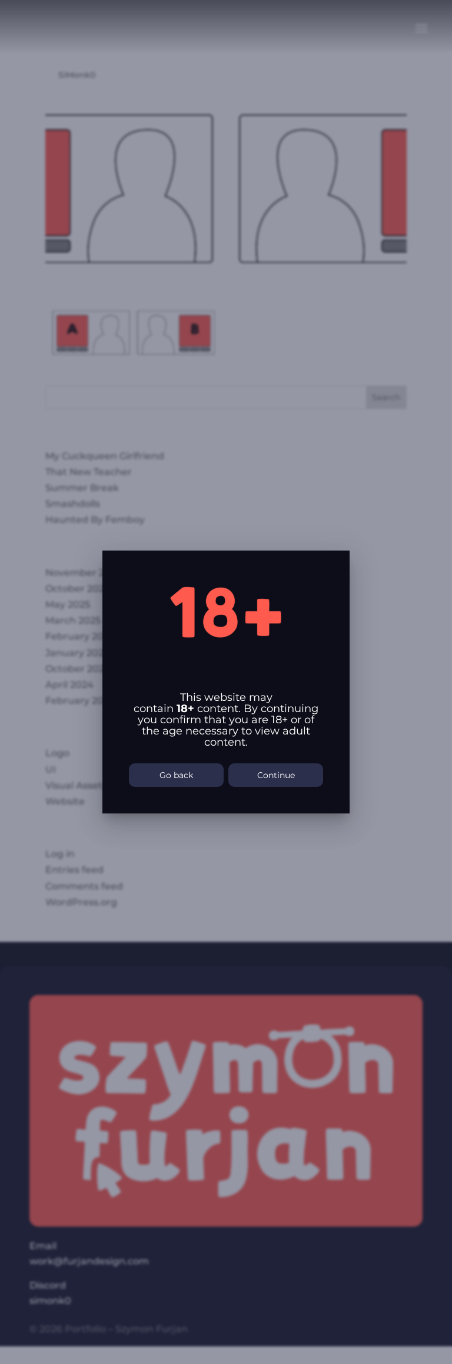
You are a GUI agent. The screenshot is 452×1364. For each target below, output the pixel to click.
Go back (176, 775)
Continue (276, 775)
